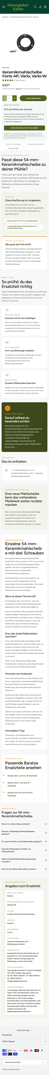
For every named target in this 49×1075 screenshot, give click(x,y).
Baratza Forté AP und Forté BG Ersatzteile (20, 794)
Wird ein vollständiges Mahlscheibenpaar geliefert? (18, 832)
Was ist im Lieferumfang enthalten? (16, 824)
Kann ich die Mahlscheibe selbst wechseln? (19, 869)
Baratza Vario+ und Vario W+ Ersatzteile (19, 784)
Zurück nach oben (23, 1030)
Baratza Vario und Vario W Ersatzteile (22, 776)
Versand (18, 89)
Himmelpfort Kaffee (13, 1069)
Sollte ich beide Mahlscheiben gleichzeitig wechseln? (19, 860)
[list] (24, 42)
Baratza (6, 67)
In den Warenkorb (33, 98)
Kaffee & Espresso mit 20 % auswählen (24, 128)
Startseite (5, 17)
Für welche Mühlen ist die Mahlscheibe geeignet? (22, 841)
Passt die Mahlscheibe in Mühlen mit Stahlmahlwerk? (16, 850)
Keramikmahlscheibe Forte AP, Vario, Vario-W (24, 17)
